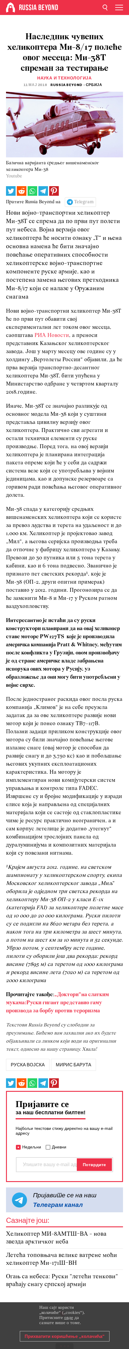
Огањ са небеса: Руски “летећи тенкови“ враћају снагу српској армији (62, 1280)
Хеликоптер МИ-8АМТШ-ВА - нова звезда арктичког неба (56, 1238)
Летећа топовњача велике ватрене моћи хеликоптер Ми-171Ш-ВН (61, 1259)
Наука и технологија (64, 78)
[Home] (10, 7)
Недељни (31, 1147)
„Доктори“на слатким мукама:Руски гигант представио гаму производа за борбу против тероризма (57, 1003)
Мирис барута (73, 1065)
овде (68, 1317)
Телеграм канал (58, 1204)
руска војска (28, 1065)
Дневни (59, 1147)
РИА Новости (51, 335)
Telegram (84, 202)
